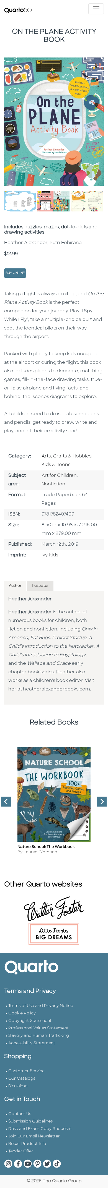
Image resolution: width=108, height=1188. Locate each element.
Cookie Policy (22, 1013)
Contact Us (19, 1114)
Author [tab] (15, 586)
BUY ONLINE (15, 273)
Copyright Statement (30, 1021)
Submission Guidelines (30, 1121)
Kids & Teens (56, 465)
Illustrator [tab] (40, 586)
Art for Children (59, 475)
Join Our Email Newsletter (34, 1136)
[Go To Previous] (4, 804)
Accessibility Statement (31, 1043)
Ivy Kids (50, 555)
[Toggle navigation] (96, 8)
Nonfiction (53, 484)
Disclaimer (18, 1086)
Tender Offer (20, 1151)
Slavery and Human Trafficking (38, 1036)
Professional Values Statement (38, 1028)
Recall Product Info (27, 1144)
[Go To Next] (99, 804)
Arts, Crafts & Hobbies (66, 456)
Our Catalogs (21, 1079)
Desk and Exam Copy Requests (39, 1129)
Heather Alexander (30, 599)
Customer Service (26, 1071)
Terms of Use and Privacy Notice (40, 1006)
